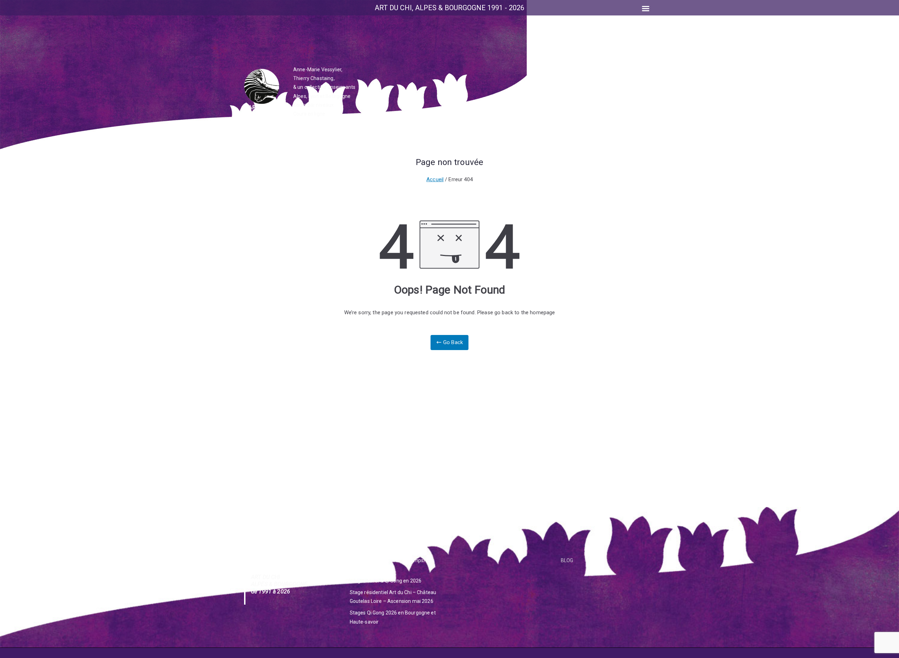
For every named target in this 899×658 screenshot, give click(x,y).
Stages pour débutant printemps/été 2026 (391, 565)
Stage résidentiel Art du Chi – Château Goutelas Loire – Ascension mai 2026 (393, 597)
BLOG (567, 560)
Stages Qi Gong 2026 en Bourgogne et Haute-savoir (393, 617)
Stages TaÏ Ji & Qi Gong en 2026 (386, 581)
